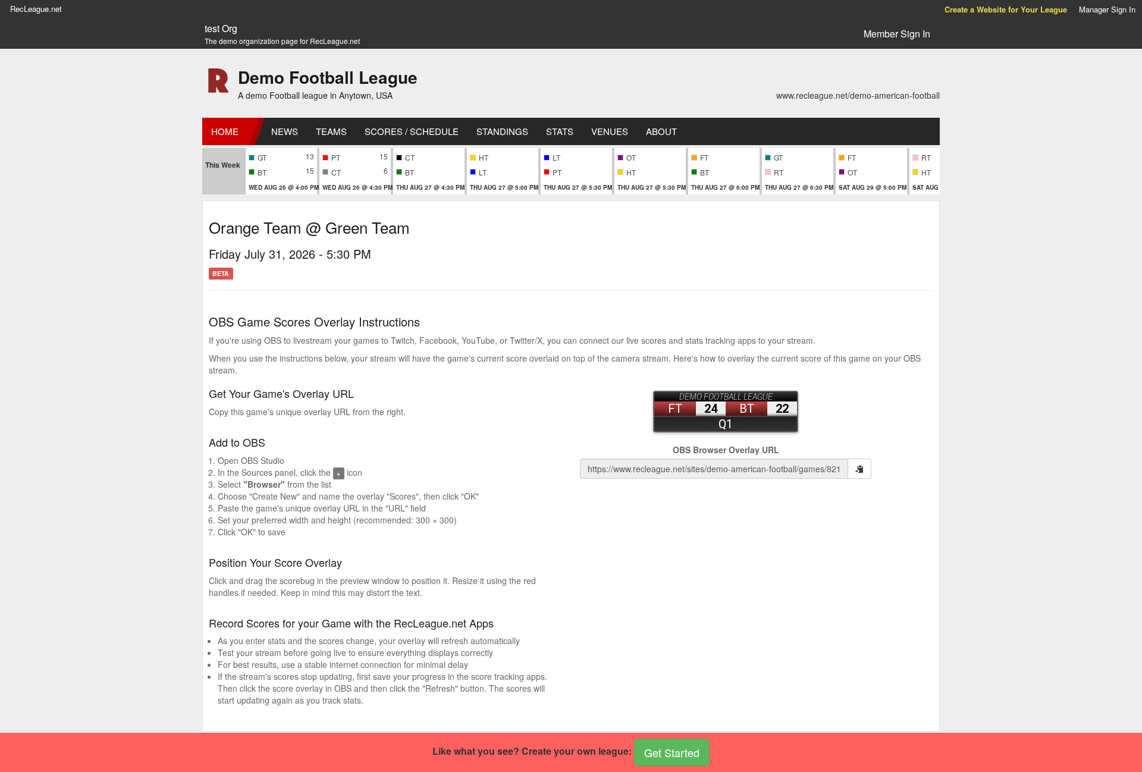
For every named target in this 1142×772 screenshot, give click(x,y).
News (284, 131)
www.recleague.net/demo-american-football (858, 95)
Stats (559, 131)
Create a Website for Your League (1006, 9)
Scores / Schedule (412, 131)
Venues (609, 131)
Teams (331, 131)
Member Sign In (897, 33)
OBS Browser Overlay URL (726, 450)
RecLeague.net (36, 8)
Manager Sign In (1107, 9)
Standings (502, 131)
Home (225, 131)
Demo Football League (328, 77)
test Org (221, 28)
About (661, 131)
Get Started (671, 752)
